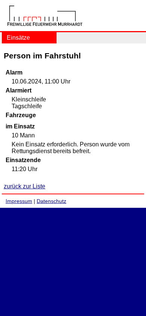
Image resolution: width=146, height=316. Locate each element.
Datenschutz (51, 201)
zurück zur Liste (24, 186)
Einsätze (18, 37)
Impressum (19, 201)
